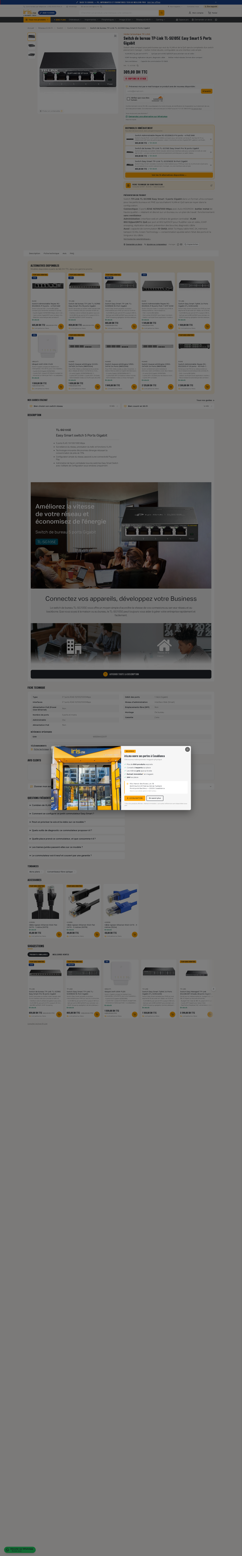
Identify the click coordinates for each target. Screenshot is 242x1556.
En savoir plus (155, 798)
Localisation (136, 798)
